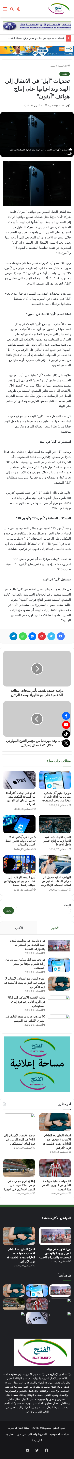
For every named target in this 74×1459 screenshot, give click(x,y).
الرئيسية (62, 65)
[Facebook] (66, 716)
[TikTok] (66, 734)
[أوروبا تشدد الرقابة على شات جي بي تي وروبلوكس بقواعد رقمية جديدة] (19, 864)
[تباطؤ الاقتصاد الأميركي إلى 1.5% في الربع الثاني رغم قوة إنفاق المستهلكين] (59, 1003)
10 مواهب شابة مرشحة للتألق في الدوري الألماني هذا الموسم (56, 1185)
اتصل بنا (10, 1434)
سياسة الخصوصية (59, 1434)
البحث (67, 905)
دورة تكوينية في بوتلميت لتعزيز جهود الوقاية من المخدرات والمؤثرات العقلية (27, 945)
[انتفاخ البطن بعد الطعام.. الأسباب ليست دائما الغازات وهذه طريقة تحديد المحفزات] (14, 1318)
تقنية (52, 65)
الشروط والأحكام (37, 1434)
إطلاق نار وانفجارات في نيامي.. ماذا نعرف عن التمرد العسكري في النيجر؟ (19, 1185)
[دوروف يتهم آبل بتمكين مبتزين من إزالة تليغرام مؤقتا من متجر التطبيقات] (55, 780)
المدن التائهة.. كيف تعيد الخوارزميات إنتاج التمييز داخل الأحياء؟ (57, 840)
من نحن (21, 1434)
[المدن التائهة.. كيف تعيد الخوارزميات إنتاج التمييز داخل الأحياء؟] (55, 824)
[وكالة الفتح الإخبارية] (59, 9)
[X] (66, 743)
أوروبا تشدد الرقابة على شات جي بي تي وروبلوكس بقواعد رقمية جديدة (20, 881)
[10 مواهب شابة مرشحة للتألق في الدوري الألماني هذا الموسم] (59, 1022)
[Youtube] (66, 725)
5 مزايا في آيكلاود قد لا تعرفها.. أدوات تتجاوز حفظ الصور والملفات (21, 840)
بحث (8, 910)
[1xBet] (37, 50)
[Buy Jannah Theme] (37, 25)
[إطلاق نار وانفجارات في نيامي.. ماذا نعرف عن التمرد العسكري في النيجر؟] (19, 1168)
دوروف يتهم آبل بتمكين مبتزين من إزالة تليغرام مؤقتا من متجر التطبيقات (56, 796)
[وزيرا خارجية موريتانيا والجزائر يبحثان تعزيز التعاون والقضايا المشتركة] (60, 1318)
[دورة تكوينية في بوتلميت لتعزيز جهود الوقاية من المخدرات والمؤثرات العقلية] (59, 946)
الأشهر (56, 928)
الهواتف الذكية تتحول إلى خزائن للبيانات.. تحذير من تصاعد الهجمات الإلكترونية (56, 881)
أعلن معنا (37, 1440)
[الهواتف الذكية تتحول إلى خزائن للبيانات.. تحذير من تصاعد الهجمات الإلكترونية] (55, 864)
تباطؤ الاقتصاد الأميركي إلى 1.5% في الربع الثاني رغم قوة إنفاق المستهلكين (26, 1002)
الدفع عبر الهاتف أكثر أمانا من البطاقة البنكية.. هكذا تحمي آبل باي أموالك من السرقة (21, 798)
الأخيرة (18, 928)
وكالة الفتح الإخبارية (57, 105)
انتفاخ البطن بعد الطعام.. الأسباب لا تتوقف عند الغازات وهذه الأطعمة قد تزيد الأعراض (24, 983)
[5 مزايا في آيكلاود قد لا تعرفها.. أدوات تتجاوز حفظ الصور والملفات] (19, 824)
